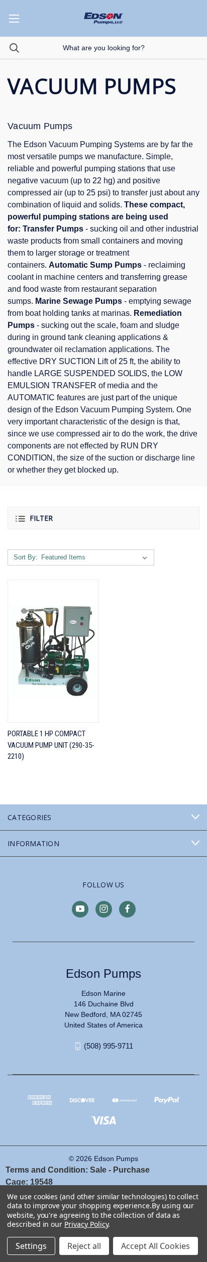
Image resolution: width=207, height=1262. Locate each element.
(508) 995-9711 (108, 1046)
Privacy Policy (86, 1224)
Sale (98, 1170)
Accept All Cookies (155, 1245)
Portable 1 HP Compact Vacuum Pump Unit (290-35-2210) (51, 745)
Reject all (84, 1245)
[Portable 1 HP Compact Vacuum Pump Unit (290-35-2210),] (53, 651)
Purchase (131, 1170)
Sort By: (26, 557)
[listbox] (96, 557)
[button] (103, 518)
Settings (31, 1245)
